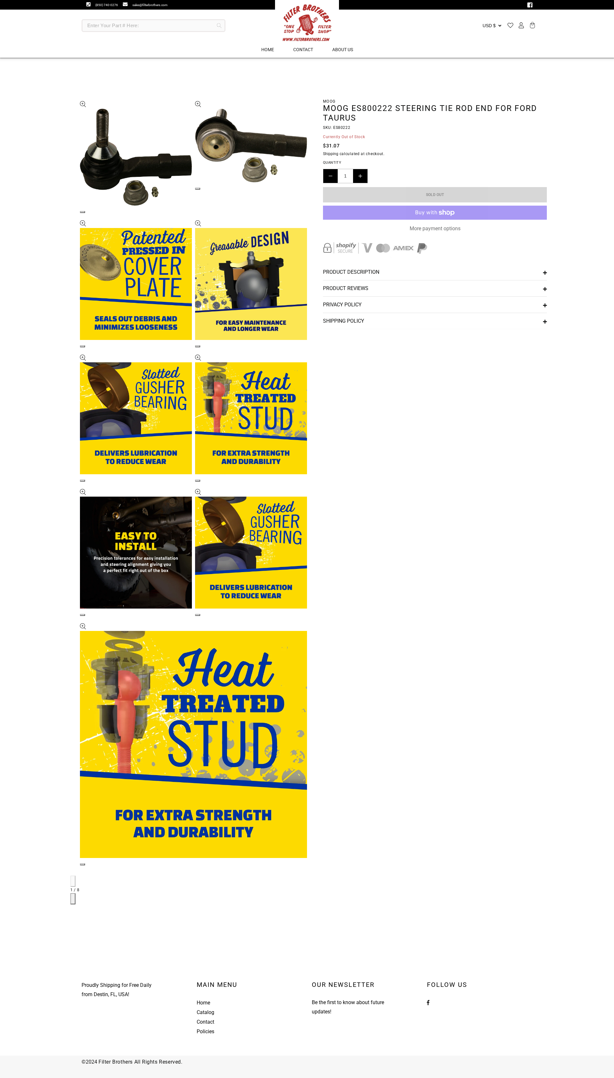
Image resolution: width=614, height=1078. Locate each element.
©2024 (90, 1062)
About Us (342, 49)
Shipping (330, 154)
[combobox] (153, 25)
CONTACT (303, 49)
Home (203, 1003)
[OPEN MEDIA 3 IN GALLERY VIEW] (82, 346)
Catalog (205, 1012)
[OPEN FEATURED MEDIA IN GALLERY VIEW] (82, 212)
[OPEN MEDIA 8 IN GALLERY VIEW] (197, 615)
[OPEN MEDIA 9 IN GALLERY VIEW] (82, 864)
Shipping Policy (343, 321)
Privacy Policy (342, 305)
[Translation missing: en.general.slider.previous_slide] (72, 881)
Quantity (332, 163)
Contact (205, 1022)
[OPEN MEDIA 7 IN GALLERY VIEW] (82, 615)
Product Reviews (345, 288)
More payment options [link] (435, 228)
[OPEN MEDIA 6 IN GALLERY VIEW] (197, 481)
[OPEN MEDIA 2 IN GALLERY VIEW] (197, 189)
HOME (267, 49)
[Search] (219, 25)
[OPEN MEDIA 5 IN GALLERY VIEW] (82, 481)
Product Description (351, 272)
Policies (205, 1031)
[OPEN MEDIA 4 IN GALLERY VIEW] (197, 346)
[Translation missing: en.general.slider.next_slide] (72, 898)
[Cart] (531, 25)
